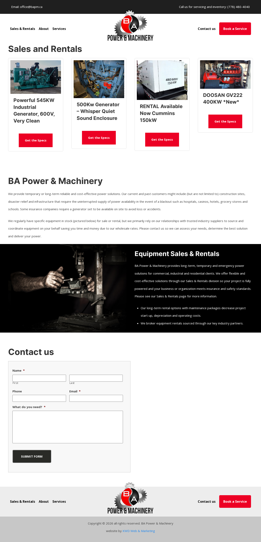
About (44, 28)
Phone (17, 391)
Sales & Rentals (22, 28)
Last (72, 383)
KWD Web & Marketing (139, 531)
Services (59, 28)
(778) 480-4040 (238, 7)
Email (75, 391)
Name (18, 370)
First (15, 383)
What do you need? (28, 407)
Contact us (207, 28)
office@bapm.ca (31, 7)
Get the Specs (35, 140)
